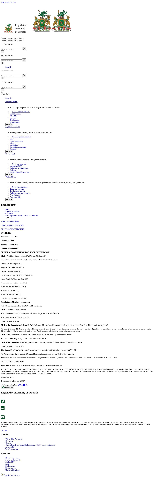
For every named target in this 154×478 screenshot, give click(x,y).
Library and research (12, 460)
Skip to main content (8, 2)
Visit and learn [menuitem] (10, 177)
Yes (21, 385)
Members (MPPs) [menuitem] (11, 102)
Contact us (9, 441)
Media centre (10, 466)
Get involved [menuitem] (10, 154)
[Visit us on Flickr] (2, 414)
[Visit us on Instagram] (2, 398)
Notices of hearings (12, 470)
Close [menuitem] (8, 124)
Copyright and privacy (12, 475)
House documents (11, 458)
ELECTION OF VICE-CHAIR (12, 225)
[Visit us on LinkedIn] (3, 409)
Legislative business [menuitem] (12, 127)
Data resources (10, 468)
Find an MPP (10, 462)
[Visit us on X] (2, 405)
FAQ (7, 464)
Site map (4, 430)
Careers (8, 443)
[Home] (36, 36)
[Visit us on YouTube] (3, 418)
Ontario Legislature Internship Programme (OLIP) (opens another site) (30, 445)
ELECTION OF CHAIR (10, 221)
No (26, 385)
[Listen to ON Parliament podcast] (2, 412)
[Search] (2, 51)
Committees (9, 214)
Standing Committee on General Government (21, 216)
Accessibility (10, 447)
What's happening (11, 449)
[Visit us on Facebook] (3, 403)
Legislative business (12, 211)
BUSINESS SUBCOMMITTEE (12, 229)
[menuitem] (20, 112)
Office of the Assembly (13, 439)
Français (8, 67)
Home (7, 209)
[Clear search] (24, 48)
